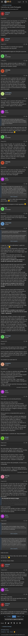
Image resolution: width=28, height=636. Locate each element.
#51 (26, 228)
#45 (26, 98)
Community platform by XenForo (13, 634)
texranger (8, 336)
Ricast (7, 437)
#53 (26, 368)
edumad (7, 12)
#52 (26, 341)
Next (18, 616)
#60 (26, 609)
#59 (26, 594)
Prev (9, 616)
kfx (6, 55)
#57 (26, 520)
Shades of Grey (5, 629)
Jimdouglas (8, 92)
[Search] (26, 1)
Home (11, 632)
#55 (26, 442)
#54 (26, 396)
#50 (26, 213)
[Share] (24, 18)
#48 (26, 167)
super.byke (8, 222)
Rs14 (6, 111)
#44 (26, 75)
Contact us (3, 632)
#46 (26, 116)
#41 (26, 18)
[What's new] (23, 1)
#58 (26, 570)
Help (8, 632)
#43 (26, 60)
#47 (26, 141)
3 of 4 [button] (14, 616)
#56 (26, 481)
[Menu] (2, 2)
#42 (26, 44)
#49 (26, 183)
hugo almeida (5, 9)
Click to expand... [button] (14, 196)
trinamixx (8, 363)
